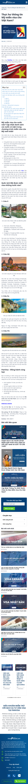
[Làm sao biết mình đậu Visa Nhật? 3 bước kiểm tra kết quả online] (14, 608)
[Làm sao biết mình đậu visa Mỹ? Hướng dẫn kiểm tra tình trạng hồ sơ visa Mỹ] (14, 565)
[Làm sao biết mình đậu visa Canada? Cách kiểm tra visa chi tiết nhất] (14, 587)
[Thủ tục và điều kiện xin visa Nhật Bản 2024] (14, 545)
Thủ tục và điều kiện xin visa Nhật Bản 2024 (12, 547)
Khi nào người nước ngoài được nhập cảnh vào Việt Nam (14, 114)
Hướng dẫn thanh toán (14, 770)
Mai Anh (3, 41)
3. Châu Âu (6, 101)
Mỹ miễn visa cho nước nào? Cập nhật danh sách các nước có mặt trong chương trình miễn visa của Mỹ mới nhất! (13, 91)
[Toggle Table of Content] (23, 87)
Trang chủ (3, 7)
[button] (8, 781)
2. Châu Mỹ (6, 100)
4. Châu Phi (6, 103)
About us (9, 767)
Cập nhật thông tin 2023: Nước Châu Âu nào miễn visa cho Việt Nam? (13, 117)
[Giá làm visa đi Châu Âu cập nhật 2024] (14, 652)
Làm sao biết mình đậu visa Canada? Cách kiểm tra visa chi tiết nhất (14, 590)
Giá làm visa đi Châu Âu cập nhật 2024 (11, 654)
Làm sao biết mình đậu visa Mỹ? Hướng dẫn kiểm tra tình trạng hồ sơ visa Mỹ (12, 568)
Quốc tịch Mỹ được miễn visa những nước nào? (13, 96)
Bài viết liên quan (7, 107)
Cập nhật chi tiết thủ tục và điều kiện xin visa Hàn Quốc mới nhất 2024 (13, 633)
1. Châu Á (6, 98)
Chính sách (19, 767)
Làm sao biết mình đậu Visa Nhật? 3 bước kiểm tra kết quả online (13, 611)
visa (22, 170)
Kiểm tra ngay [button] (9, 508)
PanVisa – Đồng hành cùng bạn (10, 105)
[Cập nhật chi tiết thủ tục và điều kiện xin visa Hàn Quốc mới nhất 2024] (14, 630)
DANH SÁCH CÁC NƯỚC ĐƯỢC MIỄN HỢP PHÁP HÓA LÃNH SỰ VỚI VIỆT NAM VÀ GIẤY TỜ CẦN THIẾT (14, 110)
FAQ (14, 767)
